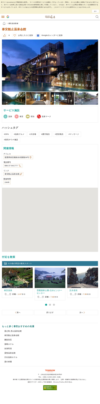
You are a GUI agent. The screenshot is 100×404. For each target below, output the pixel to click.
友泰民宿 (8, 349)
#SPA (6, 134)
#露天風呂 (45, 134)
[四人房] (62, 98)
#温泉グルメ (19, 134)
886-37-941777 (11, 166)
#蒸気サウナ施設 (11, 140)
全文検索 (97, 17)
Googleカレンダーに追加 (52, 35)
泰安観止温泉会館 (12, 174)
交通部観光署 (50, 370)
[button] (46, 305)
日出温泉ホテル (10, 357)
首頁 (4, 23)
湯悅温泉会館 (10, 353)
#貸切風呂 (59, 134)
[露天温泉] (86, 98)
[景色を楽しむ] (14, 98)
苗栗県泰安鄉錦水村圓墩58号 (17, 157)
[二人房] (38, 98)
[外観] (50, 65)
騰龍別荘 (8, 340)
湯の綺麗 (8, 362)
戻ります (50, 312)
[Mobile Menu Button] (3, 17)
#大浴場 (32, 134)
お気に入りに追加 (25, 35)
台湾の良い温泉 (50, 16)
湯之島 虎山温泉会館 (13, 331)
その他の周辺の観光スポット (20, 263)
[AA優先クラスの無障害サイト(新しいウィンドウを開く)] (50, 389)
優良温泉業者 (13, 23)
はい (95, 11)
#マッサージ (74, 134)
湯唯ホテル (9, 344)
